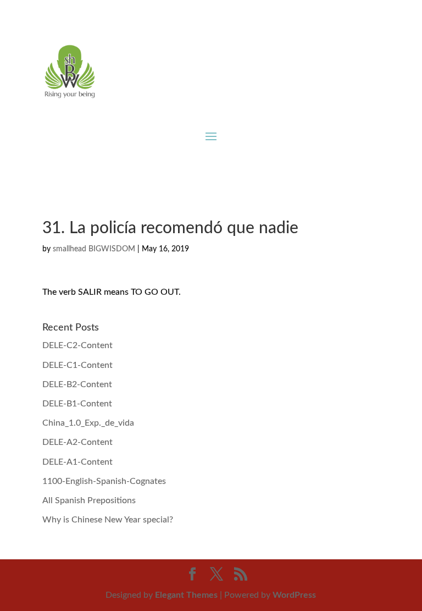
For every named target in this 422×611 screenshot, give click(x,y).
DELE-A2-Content (77, 442)
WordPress (294, 595)
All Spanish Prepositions (89, 500)
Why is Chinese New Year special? (107, 519)
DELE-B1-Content (77, 403)
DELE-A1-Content (77, 462)
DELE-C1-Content (77, 365)
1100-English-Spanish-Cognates (104, 481)
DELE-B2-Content (77, 384)
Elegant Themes (186, 595)
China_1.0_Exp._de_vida (88, 423)
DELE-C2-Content (77, 345)
